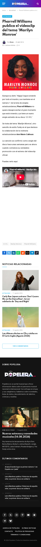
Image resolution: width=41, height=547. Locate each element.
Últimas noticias (29, 528)
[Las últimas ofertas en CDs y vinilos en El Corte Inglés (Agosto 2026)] (20, 317)
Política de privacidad (24, 531)
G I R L (5, 244)
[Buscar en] (37, 3)
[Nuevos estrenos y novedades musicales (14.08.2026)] (20, 417)
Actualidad (7, 16)
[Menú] (3, 3)
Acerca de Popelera (11, 528)
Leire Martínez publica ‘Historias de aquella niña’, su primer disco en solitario (21, 478)
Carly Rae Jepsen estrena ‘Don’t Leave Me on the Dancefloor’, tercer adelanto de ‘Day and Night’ (20, 299)
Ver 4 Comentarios (20, 346)
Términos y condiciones (20, 534)
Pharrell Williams (30, 244)
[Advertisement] (20, 214)
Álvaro (12, 42)
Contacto (9, 531)
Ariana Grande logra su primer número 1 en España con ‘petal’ (21, 468)
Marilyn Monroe (16, 244)
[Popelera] (20, 3)
